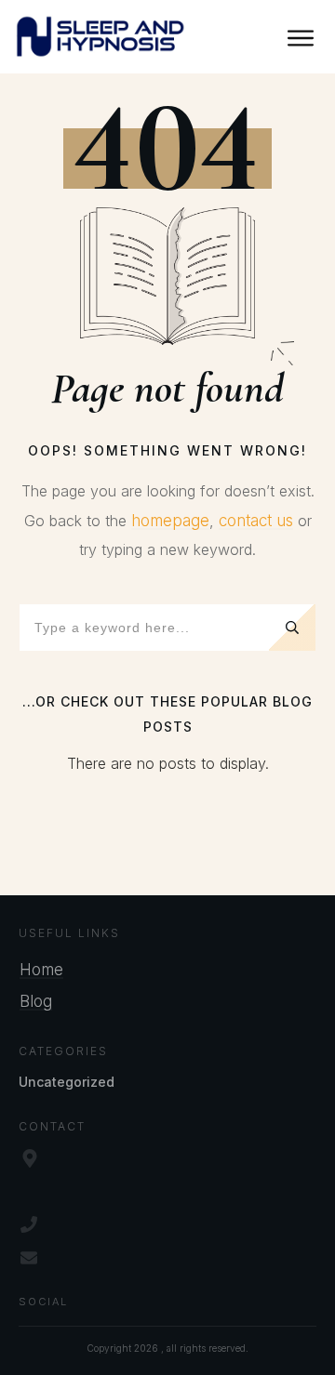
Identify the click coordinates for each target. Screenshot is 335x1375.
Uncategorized (66, 1082)
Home (41, 969)
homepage (170, 520)
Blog (36, 1001)
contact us (256, 520)
